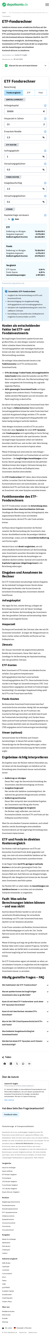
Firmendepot (6, 1178)
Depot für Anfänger (9, 1168)
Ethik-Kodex (6, 1315)
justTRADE (6, 1287)
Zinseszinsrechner (8, 1223)
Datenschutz (33, 1332)
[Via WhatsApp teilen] (23, 1063)
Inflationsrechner (8, 1216)
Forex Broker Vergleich (10, 1185)
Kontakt (5, 1318)
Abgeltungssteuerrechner (11, 1202)
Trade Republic (7, 1298)
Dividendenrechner (8, 1205)
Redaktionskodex (8, 1311)
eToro (4, 1277)
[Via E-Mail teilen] (29, 1063)
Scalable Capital (8, 1291)
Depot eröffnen (7, 1171)
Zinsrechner (6, 1226)
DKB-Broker (6, 1263)
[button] (26, 906)
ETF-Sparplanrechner (9, 1212)
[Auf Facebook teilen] (4, 1063)
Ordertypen (6, 1250)
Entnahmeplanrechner (10, 1209)
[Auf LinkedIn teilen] (10, 1063)
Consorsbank (7, 1273)
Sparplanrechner (8, 1219)
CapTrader (5, 1267)
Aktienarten (6, 1243)
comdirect (5, 1270)
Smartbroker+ (7, 1295)
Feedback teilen (10, 1114)
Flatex (4, 1280)
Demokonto (6, 1246)
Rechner (5, 1198)
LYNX (4, 1284)
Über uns (6, 1307)
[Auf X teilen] (17, 1063)
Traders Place (7, 1301)
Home (4, 13)
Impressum (23, 1332)
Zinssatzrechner (8, 1230)
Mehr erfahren (9, 1100)
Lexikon (4, 1253)
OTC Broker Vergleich (9, 1189)
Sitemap (5, 1322)
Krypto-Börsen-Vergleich (10, 1192)
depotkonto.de (18, 283)
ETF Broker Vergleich (9, 1174)
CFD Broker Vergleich (9, 1181)
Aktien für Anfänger (9, 1239)
